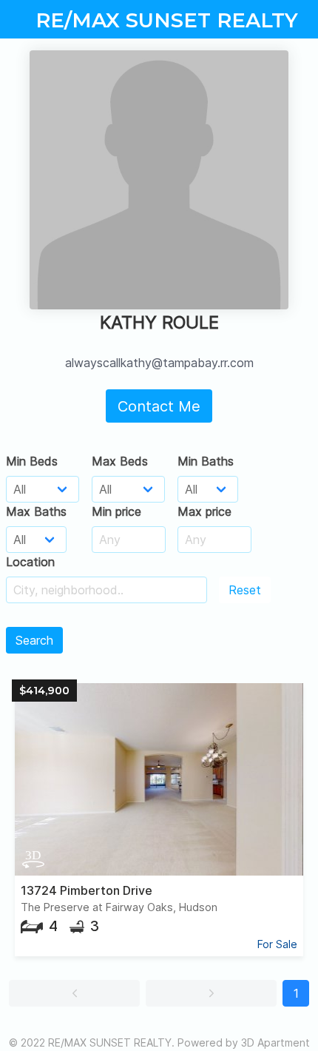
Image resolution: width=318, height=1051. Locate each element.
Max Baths (36, 511)
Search (34, 640)
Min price (116, 511)
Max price (204, 511)
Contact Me (159, 406)
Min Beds (32, 461)
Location (30, 561)
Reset (245, 589)
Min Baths (205, 461)
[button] (74, 993)
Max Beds (120, 461)
